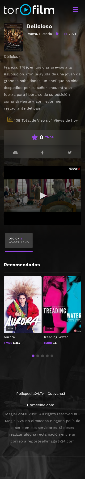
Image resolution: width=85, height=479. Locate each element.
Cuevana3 (56, 393)
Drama (31, 34)
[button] (33, 356)
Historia (45, 34)
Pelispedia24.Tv (30, 393)
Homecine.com (40, 405)
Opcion (19, 240)
